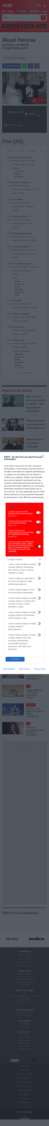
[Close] (43, 457)
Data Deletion (9, 669)
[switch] (38, 512)
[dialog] (24, 563)
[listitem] (24, 506)
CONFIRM (15, 659)
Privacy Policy (40, 669)
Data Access (24, 669)
